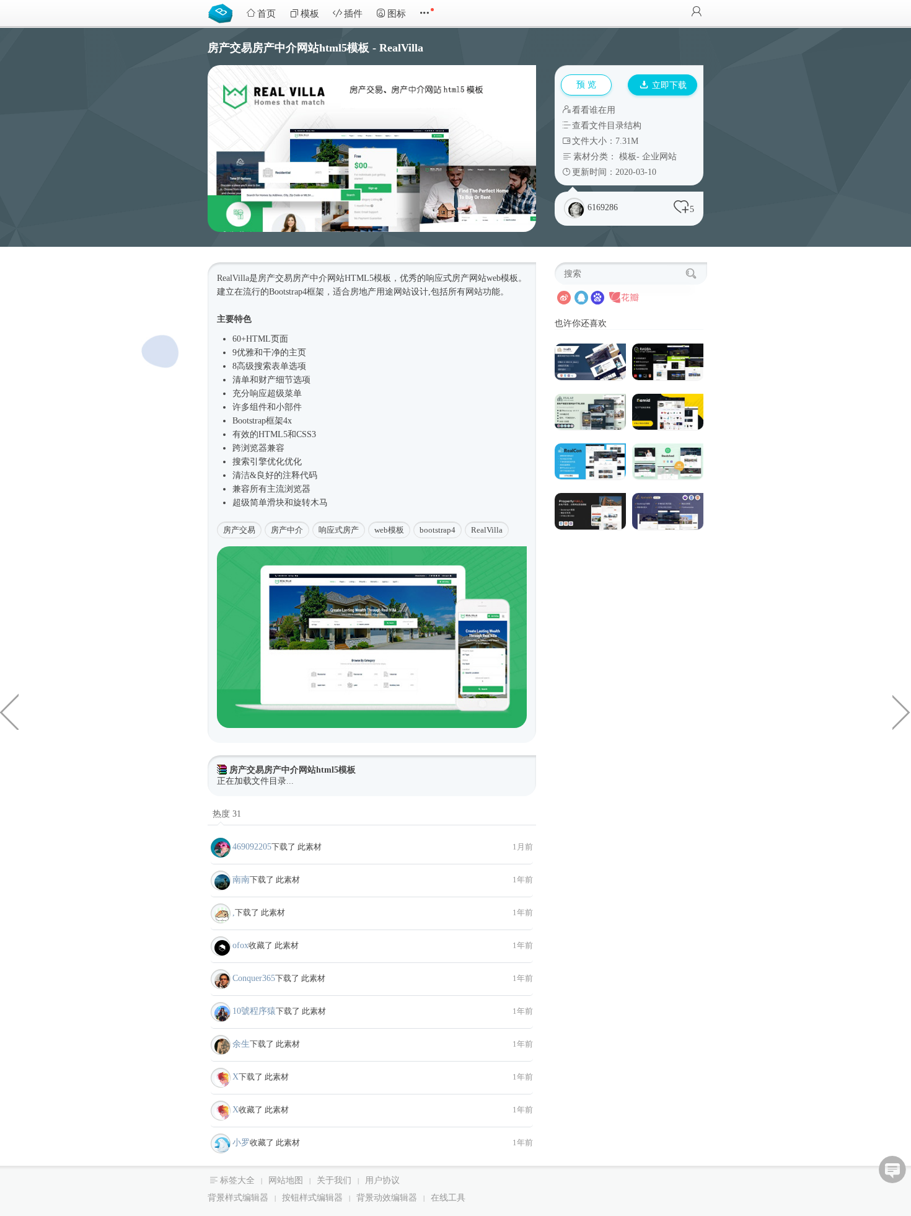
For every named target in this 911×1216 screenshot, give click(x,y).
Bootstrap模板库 (223, 12)
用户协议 (382, 1180)
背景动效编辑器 (386, 1197)
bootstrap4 (437, 530)
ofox (240, 945)
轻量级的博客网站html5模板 (9, 711)
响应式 (439, 278)
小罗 (241, 1142)
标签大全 (237, 1180)
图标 (396, 14)
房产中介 (287, 530)
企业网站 (659, 156)
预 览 (586, 84)
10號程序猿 (254, 1011)
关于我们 (334, 1180)
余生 (241, 1044)
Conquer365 (253, 978)
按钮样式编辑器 (312, 1197)
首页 (266, 14)
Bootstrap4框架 (296, 291)
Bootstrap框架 (257, 420)
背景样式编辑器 (238, 1197)
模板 (310, 14)
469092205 (251, 846)
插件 (353, 14)
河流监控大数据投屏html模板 (901, 711)
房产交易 (239, 530)
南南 (241, 879)
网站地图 (285, 1180)
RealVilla (487, 530)
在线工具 (448, 1197)
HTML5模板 (368, 278)
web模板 (389, 530)
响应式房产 (339, 530)
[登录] (696, 12)
